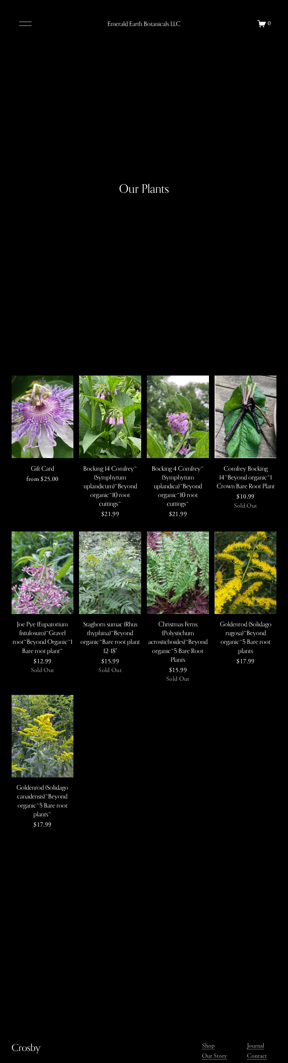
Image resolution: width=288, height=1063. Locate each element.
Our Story (214, 1056)
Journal (255, 1046)
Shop (208, 1046)
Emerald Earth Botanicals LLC (144, 23)
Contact (257, 1056)
